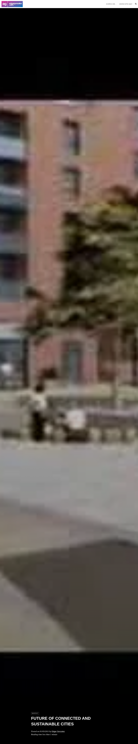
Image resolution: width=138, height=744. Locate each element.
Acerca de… (111, 4)
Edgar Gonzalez (58, 731)
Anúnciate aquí (125, 4)
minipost (35, 713)
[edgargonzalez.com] (12, 4)
